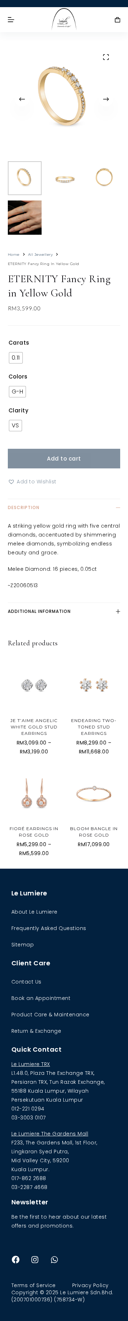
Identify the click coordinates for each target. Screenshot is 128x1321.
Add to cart (64, 458)
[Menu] (11, 19)
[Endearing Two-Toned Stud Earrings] (94, 685)
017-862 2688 (28, 1178)
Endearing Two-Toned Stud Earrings (94, 727)
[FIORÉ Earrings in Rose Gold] (34, 793)
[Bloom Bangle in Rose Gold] (94, 793)
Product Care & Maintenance (50, 1014)
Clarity (19, 410)
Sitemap (22, 944)
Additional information (39, 611)
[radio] (15, 357)
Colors (18, 376)
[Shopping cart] (117, 19)
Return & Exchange (36, 1031)
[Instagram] (35, 1259)
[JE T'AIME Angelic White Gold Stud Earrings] (34, 685)
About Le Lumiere (34, 911)
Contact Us (26, 981)
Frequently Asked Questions (48, 928)
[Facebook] (15, 1259)
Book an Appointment (41, 998)
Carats (19, 342)
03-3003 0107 (28, 1117)
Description (23, 507)
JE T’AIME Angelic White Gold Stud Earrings (34, 727)
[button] (32, 481)
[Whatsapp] (54, 1259)
